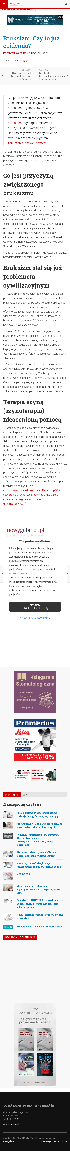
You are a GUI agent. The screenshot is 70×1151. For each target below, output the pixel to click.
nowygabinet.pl (10, 1141)
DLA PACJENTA (18, 573)
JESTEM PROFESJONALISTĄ (35, 606)
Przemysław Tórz (14, 53)
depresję (42, 143)
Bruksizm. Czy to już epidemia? (31, 41)
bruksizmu (15, 123)
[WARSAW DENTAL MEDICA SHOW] (35, 20)
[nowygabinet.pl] (16, 4)
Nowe (25, 794)
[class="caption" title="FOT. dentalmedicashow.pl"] (8, 835)
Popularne (12, 794)
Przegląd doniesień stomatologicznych (39, 926)
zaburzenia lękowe (21, 143)
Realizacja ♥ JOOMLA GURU (54, 1141)
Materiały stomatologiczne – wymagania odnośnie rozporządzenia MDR (38, 889)
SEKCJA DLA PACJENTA (35, 618)
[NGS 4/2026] (12, 953)
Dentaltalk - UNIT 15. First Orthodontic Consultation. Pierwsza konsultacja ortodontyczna (39, 904)
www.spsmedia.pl (11, 1124)
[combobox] (66, 4)
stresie (12, 138)
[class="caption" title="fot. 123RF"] (8, 814)
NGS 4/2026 (23, 874)
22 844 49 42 (13, 1119)
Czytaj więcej (58, 982)
